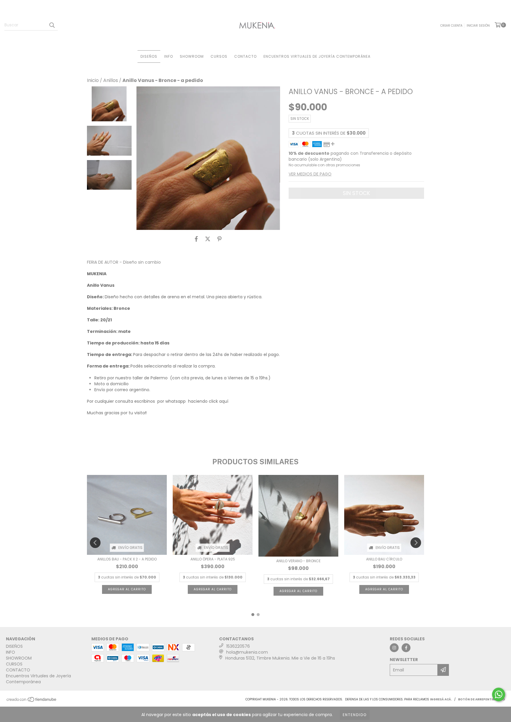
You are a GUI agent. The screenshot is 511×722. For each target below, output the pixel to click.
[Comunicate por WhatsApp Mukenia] (498, 694)
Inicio (93, 80)
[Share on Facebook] (196, 239)
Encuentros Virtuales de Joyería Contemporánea (317, 56)
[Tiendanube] (32, 701)
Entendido (355, 714)
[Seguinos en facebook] (406, 647)
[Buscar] (52, 25)
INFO (168, 56)
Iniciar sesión (478, 25)
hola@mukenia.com (247, 652)
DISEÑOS (148, 56)
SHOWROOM (192, 56)
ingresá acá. (441, 699)
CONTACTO (245, 56)
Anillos (110, 80)
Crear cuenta (451, 25)
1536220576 (238, 646)
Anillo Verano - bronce (298, 560)
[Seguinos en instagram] (394, 647)
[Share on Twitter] (208, 239)
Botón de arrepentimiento (481, 699)
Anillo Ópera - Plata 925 (212, 559)
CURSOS (219, 56)
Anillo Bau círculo (384, 559)
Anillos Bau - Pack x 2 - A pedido (127, 559)
